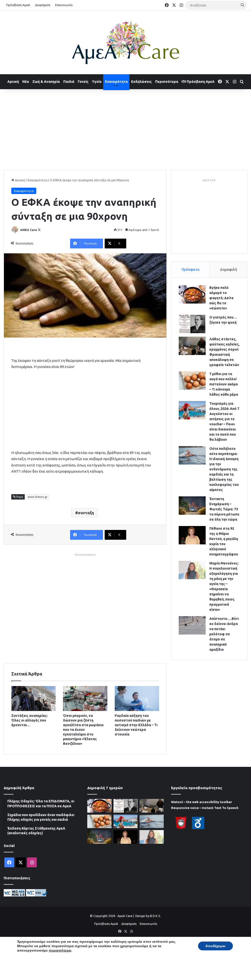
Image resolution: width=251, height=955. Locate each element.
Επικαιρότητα (116, 82)
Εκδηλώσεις (141, 82)
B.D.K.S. (155, 916)
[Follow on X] (39, 230)
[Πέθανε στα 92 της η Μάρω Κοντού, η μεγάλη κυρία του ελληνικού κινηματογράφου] (192, 535)
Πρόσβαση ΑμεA (200, 82)
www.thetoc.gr (37, 496)
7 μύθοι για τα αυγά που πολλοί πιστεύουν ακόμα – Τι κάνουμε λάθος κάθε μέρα (223, 384)
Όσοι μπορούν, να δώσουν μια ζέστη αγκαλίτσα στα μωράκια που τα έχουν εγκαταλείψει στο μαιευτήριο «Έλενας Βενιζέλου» (83, 730)
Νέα (25, 82)
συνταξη (86, 513)
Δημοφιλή (228, 269)
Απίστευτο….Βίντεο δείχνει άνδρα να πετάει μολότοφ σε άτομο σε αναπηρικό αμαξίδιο (224, 634)
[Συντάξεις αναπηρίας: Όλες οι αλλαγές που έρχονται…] (33, 698)
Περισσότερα (166, 82)
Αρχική (13, 82)
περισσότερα (60, 950)
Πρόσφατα (190, 269)
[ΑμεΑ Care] (125, 42)
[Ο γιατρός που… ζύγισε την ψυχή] (192, 324)
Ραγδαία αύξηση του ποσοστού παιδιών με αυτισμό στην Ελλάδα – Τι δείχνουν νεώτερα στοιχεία (136, 725)
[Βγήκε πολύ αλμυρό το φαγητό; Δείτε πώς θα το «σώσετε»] (192, 294)
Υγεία (96, 82)
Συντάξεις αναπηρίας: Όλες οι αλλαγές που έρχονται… (29, 720)
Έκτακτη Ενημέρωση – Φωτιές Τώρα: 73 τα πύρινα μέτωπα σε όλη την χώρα (224, 509)
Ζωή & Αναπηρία (46, 82)
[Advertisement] (125, 128)
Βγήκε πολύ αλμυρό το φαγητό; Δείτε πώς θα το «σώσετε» (221, 298)
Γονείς (83, 82)
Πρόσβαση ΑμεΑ (18, 5)
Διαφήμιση (42, 5)
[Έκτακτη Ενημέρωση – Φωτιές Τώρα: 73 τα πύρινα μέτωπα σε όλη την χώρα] (192, 505)
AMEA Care (28, 230)
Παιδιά (68, 82)
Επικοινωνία (64, 5)
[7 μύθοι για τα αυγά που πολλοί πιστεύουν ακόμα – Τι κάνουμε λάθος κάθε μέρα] (192, 380)
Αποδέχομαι (215, 946)
